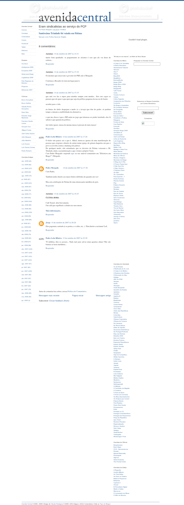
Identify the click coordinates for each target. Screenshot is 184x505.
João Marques (26, 137)
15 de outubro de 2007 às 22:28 (75, 238)
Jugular (116, 365)
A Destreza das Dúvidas (121, 273)
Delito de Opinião (119, 327)
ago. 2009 (25, 176)
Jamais (116, 363)
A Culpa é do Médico (120, 271)
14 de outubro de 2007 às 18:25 (66, 193)
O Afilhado (117, 386)
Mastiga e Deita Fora (120, 149)
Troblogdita (117, 434)
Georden (116, 128)
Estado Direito (118, 344)
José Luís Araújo (119, 137)
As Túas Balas (118, 474)
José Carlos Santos (28, 133)
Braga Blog (117, 86)
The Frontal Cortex (120, 462)
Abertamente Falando (121, 67)
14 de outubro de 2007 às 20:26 (63, 222)
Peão (115, 409)
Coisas (116, 97)
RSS (23, 54)
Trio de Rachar (118, 208)
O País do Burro (119, 392)
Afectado (117, 285)
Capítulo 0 (117, 483)
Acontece (25, 64)
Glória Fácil (117, 348)
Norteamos (117, 382)
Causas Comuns (119, 95)
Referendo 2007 (27, 90)
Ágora (116, 222)
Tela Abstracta (118, 204)
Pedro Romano (27, 151)
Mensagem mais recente (49, 295)
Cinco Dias (117, 308)
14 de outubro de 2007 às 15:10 (66, 72)
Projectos (25, 86)
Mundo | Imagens (119, 158)
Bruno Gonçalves (27, 100)
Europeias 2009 (27, 70)
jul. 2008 (24, 223)
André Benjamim (119, 287)
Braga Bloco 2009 (120, 84)
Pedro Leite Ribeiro (54, 136)
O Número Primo (119, 170)
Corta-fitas (117, 315)
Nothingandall (118, 384)
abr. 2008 (25, 234)
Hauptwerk (117, 353)
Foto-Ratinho (118, 124)
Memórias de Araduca (121, 153)
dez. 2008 (25, 205)
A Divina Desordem (120, 65)
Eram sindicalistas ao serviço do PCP (62, 26)
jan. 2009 (25, 201)
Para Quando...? (119, 176)
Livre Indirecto (118, 374)
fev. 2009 (25, 197)
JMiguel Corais (26, 130)
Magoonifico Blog (119, 143)
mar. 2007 (25, 282)
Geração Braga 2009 (121, 130)
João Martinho (26, 140)
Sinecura (116, 199)
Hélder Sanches (119, 357)
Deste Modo (118, 111)
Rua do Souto (118, 193)
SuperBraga (118, 202)
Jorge (48, 222)
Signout (116, 457)
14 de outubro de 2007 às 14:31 (66, 53)
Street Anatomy (119, 460)
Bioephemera (118, 445)
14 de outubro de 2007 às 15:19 (66, 92)
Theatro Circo (118, 206)
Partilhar (63, 29)
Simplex (116, 430)
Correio (24, 40)
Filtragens (117, 120)
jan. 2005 (25, 300)
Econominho (118, 113)
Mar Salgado (118, 376)
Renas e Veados (119, 426)
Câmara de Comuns (120, 321)
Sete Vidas (117, 428)
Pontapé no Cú (119, 411)
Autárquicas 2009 (27, 67)
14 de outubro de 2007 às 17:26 (75, 136)
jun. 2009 (25, 183)
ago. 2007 (25, 264)
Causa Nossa (118, 304)
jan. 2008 (25, 245)
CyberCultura (118, 317)
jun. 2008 (25, 227)
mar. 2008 (25, 238)
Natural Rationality (120, 453)
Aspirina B (117, 296)
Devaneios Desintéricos (121, 329)
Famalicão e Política (120, 118)
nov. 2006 (25, 296)
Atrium (116, 74)
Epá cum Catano (119, 338)
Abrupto (116, 281)
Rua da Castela (119, 191)
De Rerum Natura (119, 325)
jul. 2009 (24, 179)
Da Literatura (118, 323)
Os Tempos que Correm (121, 399)
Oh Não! (116, 172)
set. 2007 (25, 260)
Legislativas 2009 (27, 77)
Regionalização (119, 424)
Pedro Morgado (52, 167)
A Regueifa (117, 470)
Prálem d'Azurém (119, 185)
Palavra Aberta (118, 401)
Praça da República (120, 417)
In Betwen (117, 359)
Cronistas (25, 33)
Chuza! (116, 485)
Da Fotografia (118, 109)
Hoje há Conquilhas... (121, 355)
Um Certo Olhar (119, 210)
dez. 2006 (25, 293)
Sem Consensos (119, 197)
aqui (72, 153)
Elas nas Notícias (119, 334)
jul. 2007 (24, 267)
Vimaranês (117, 214)
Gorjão (116, 350)
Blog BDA (117, 76)
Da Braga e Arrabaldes (121, 105)
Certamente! (118, 306)
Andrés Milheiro (119, 472)
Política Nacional (54, 37)
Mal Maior (117, 145)
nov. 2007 (25, 252)
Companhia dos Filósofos (122, 101)
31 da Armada (118, 267)
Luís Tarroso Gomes (28, 147)
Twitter (24, 47)
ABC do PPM (118, 279)
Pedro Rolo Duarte (120, 405)
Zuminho (116, 220)
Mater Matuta (118, 151)
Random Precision (120, 422)
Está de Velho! (118, 116)
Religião (63, 37)
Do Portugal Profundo (121, 331)
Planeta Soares (119, 181)
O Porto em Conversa (121, 394)
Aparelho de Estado (120, 290)
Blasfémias (117, 300)
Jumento (116, 367)
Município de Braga (120, 160)
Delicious (24, 50)
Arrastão (116, 294)
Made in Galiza (118, 489)
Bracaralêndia (118, 80)
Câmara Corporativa (120, 319)
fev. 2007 (25, 286)
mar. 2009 (25, 194)
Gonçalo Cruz (26, 126)
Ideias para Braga (27, 74)
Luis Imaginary (118, 141)
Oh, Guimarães (119, 174)
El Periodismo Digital (120, 487)
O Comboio (117, 390)
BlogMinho (117, 78)
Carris (115, 93)
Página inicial (77, 295)
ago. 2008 (25, 219)
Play (115, 183)
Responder (50, 63)
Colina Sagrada (119, 99)
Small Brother (118, 432)
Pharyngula (117, 455)
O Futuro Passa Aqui (120, 164)
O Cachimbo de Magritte (122, 388)
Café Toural (117, 90)
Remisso (116, 189)
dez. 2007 (25, 249)
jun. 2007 (25, 271)
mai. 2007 (25, 274)
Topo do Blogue (105, 504)
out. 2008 (25, 212)
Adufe (116, 283)
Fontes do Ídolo (119, 122)
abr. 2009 (25, 190)
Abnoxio (116, 69)
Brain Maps (117, 447)
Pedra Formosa (119, 179)
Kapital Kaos (118, 369)
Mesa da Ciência (119, 155)
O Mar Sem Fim (119, 166)
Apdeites (116, 292)
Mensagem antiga (103, 295)
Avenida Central (27, 504)
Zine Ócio (117, 218)
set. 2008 (25, 216)
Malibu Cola (117, 147)
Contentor (117, 103)
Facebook (25, 43)
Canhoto (116, 302)
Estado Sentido (119, 346)
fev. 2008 (25, 241)
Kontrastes (117, 371)
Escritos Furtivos (119, 340)
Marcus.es (117, 491)
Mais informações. (53, 210)
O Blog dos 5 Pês (119, 162)
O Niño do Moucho (120, 495)
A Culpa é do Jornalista (121, 63)
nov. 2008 (25, 209)
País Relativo (118, 403)
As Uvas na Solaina (120, 476)
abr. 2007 (25, 278)
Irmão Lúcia (117, 361)
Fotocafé (116, 126)
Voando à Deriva (119, 216)
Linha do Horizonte (120, 139)
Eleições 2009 (118, 336)
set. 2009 (25, 172)
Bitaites (116, 298)
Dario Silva (25, 112)
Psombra (116, 187)
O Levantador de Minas (121, 493)
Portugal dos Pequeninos (122, 415)
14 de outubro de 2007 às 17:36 (75, 167)
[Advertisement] (122, 244)
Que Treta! (117, 420)
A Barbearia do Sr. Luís (121, 269)
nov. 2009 (25, 164)
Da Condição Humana (121, 107)
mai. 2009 (25, 186)
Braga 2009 (117, 82)
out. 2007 (25, 256)
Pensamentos (118, 407)
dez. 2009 (25, 161)
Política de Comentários (77, 291)
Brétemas (117, 480)
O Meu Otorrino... (119, 168)
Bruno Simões (26, 103)
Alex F (116, 72)
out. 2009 (25, 168)
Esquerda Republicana (121, 342)
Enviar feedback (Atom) (59, 301)
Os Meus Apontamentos (122, 397)
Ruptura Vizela (118, 195)
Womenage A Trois (120, 436)
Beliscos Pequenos (120, 478)
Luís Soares (26, 144)
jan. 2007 (25, 289)
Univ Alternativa (119, 212)
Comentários (26, 36)
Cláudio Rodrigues (57, 504)
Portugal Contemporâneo (122, 413)
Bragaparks (117, 88)
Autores (24, 30)
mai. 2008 (25, 231)
